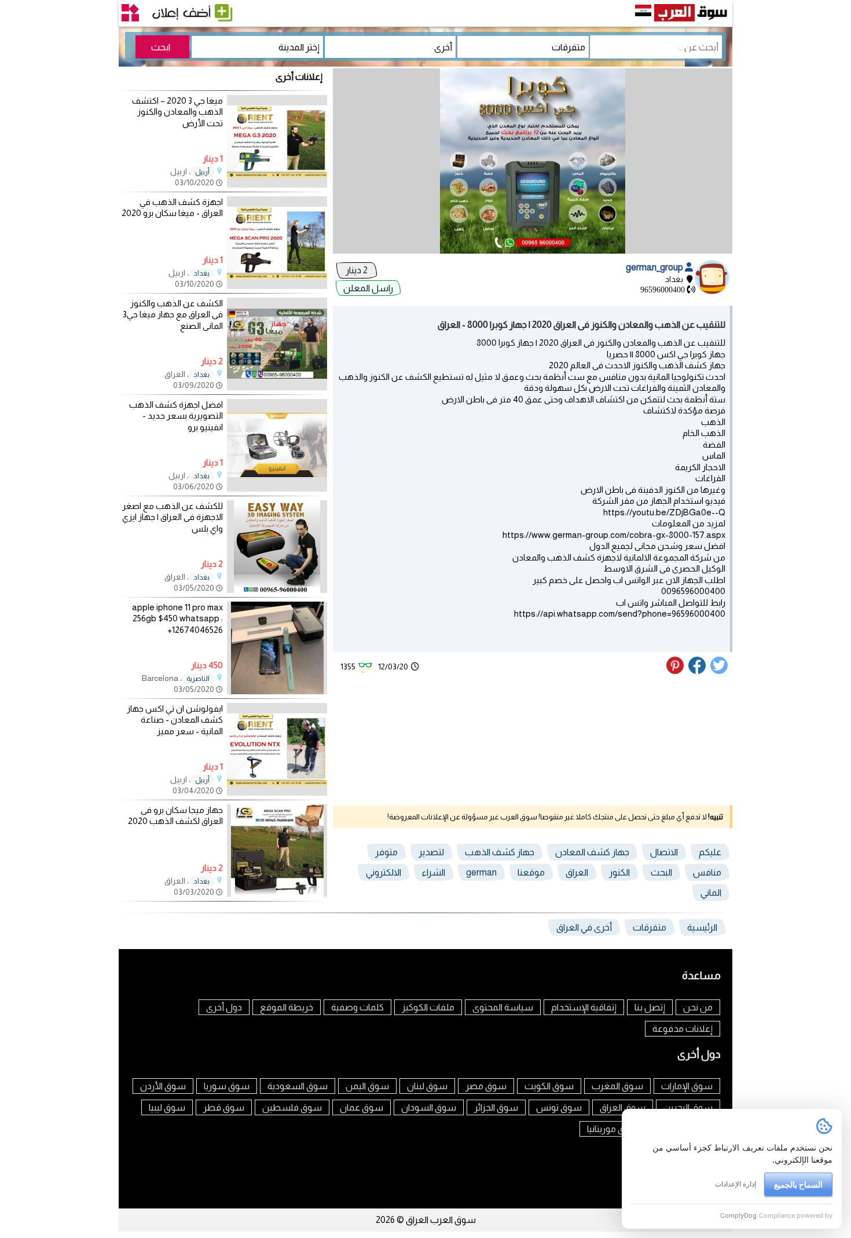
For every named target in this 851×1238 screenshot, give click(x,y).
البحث (661, 872)
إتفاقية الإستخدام (584, 1007)
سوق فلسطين (292, 1107)
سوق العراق (622, 1107)
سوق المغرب (617, 1086)
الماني (710, 893)
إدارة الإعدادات (735, 1184)
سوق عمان (361, 1107)
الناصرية (198, 679)
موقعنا (531, 872)
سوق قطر (223, 1107)
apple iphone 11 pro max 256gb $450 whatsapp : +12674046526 (177, 618)
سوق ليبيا (167, 1107)
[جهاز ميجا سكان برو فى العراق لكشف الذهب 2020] (277, 894)
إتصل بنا (649, 1007)
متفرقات (649, 927)
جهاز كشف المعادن (592, 852)
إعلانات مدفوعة (682, 1029)
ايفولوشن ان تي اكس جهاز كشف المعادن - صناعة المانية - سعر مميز (175, 720)
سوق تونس (559, 1107)
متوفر (386, 852)
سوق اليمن (367, 1086)
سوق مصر (486, 1086)
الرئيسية (702, 927)
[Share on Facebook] (698, 671)
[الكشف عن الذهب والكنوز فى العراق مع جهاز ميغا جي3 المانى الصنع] (277, 387)
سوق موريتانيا (613, 1129)
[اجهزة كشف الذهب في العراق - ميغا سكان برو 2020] (277, 286)
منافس (707, 872)
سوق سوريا (227, 1086)
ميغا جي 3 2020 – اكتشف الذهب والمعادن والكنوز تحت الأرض (177, 112)
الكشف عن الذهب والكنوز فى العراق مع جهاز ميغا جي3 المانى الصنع (173, 314)
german (481, 872)
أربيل (202, 172)
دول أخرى (224, 1007)
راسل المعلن (368, 288)
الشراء (433, 872)
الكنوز (619, 872)
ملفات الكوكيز (428, 1007)
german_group (655, 267)
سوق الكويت (549, 1086)
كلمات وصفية (357, 1007)
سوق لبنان (427, 1086)
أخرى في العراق (584, 927)
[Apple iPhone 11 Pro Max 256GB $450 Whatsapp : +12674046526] (277, 691)
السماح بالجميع (798, 1184)
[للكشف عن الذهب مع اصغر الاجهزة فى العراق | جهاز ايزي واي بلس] (277, 590)
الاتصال (664, 852)
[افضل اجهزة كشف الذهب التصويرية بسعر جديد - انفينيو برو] (277, 488)
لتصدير (431, 852)
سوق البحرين (688, 1107)
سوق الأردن (163, 1086)
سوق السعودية (297, 1086)
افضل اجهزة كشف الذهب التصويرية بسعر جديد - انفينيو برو (176, 416)
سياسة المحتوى (502, 1007)
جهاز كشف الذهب (499, 852)
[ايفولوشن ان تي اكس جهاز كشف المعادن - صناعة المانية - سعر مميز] (277, 792)
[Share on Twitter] (720, 671)
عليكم (710, 852)
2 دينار (356, 270)
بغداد (201, 273)
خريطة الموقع (286, 1007)
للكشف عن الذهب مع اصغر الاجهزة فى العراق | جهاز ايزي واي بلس (172, 517)
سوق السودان (428, 1107)
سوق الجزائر (496, 1107)
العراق (577, 872)
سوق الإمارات (687, 1086)
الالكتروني (383, 872)
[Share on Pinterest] (676, 671)
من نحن (698, 1007)
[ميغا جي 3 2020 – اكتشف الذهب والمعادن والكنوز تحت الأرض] (277, 184)
